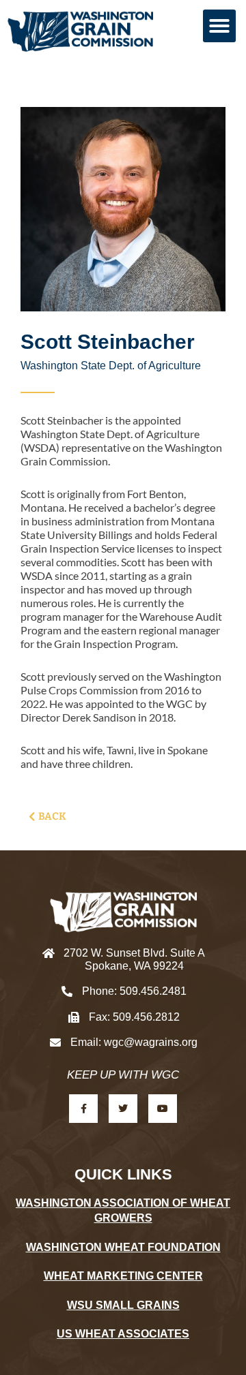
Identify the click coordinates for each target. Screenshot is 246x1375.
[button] (219, 26)
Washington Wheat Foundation (123, 1247)
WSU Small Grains (123, 1305)
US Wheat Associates (123, 1334)
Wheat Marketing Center (123, 1276)
